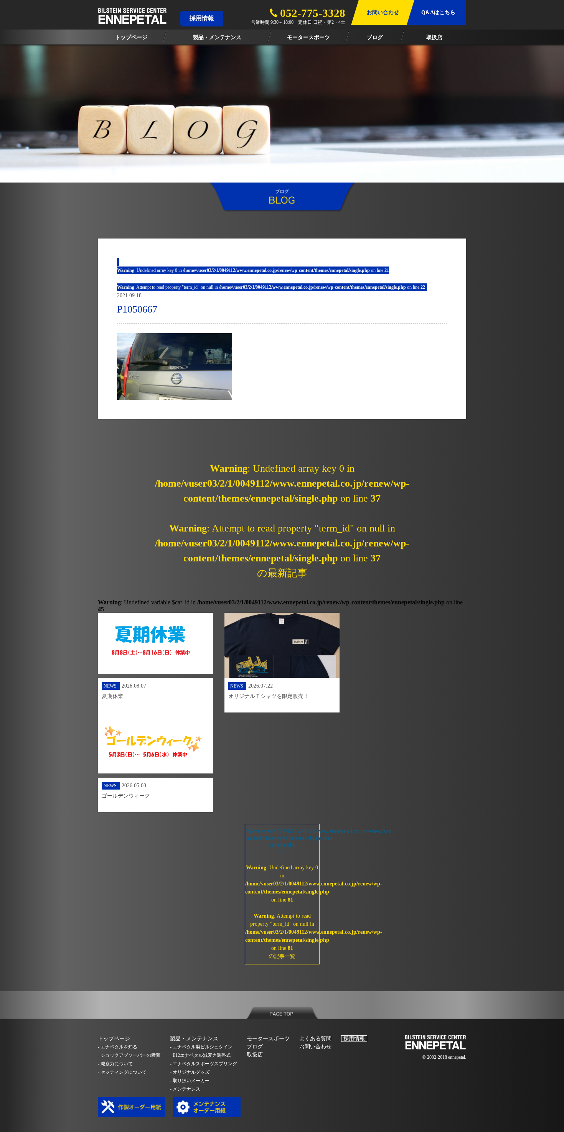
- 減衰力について (115, 1063)
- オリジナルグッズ (189, 1072)
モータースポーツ (268, 1039)
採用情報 (202, 18)
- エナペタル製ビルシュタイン (201, 1047)
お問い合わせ (315, 1047)
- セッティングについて (122, 1072)
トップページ (114, 1039)
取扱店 (255, 1055)
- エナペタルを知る (117, 1047)
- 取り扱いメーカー (189, 1080)
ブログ (255, 1047)
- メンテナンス (185, 1089)
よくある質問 (315, 1039)
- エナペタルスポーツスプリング (203, 1063)
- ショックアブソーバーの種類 (129, 1055)
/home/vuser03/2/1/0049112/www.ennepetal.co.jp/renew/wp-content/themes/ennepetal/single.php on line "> (282, 893)
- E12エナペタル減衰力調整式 (200, 1055)
